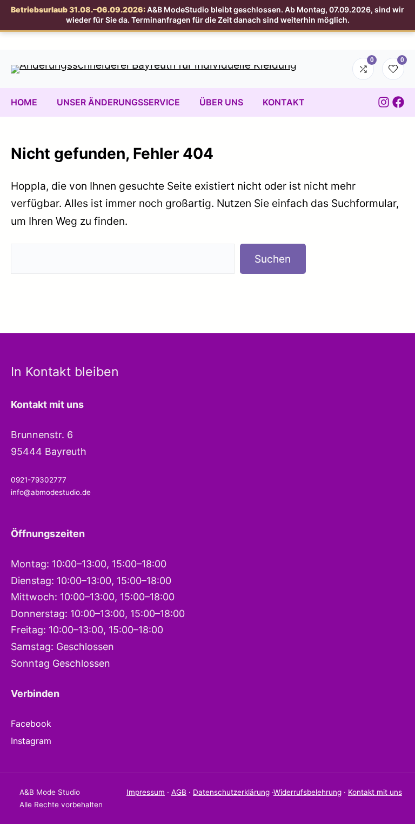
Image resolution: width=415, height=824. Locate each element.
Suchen (273, 258)
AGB (178, 792)
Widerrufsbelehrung (307, 792)
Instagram (31, 740)
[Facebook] (398, 102)
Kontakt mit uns (375, 792)
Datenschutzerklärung (231, 792)
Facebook (31, 723)
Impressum (145, 792)
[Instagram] (384, 102)
